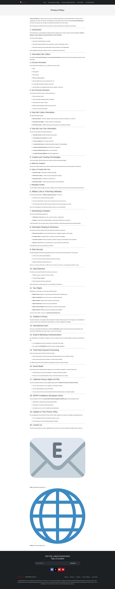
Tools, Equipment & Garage (54, 2)
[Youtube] (59, 569)
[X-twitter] (55, 569)
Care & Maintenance (90, 2)
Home (44, 2)
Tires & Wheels (80, 2)
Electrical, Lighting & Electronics (68, 2)
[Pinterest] (63, 569)
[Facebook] (52, 569)
